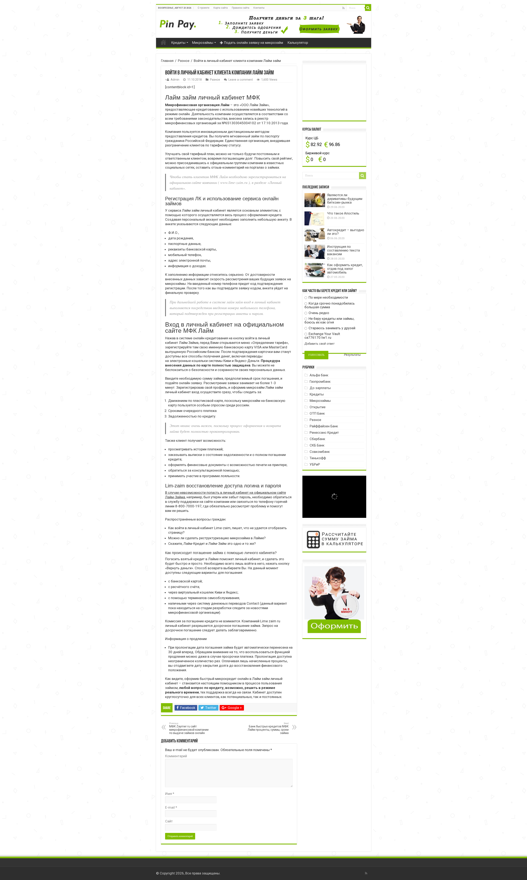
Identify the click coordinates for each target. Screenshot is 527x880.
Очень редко (318, 313)
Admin (175, 79)
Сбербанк (317, 439)
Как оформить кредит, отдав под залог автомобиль (345, 268)
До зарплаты (320, 388)
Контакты (259, 7)
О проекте (203, 7)
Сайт (169, 821)
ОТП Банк (317, 413)
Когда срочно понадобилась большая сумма (329, 305)
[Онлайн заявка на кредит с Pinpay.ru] (178, 23)
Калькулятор (298, 43)
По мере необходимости (328, 297)
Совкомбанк (320, 452)
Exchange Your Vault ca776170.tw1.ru (322, 335)
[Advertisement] (335, 92)
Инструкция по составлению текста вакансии (343, 250)
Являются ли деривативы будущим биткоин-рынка (344, 198)
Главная (163, 42)
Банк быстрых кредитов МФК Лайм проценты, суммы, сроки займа (268, 728)
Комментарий (176, 756)
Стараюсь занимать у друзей (331, 328)
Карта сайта (220, 7)
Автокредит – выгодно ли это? (345, 232)
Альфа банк (319, 375)
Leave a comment (241, 79)
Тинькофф (318, 458)
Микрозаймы (202, 43)
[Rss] (343, 8)
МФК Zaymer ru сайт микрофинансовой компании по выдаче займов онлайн (189, 728)
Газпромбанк (320, 381)
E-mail (171, 807)
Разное (183, 61)
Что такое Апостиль (343, 213)
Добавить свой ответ (319, 344)
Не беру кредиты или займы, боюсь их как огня (329, 320)
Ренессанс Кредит (324, 432)
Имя (169, 794)
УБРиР (315, 464)
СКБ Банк (317, 445)
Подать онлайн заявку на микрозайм (253, 43)
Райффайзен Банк (324, 426)
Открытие (317, 407)
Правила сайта (240, 7)
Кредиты (178, 43)
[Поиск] (368, 8)
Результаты (352, 354)
